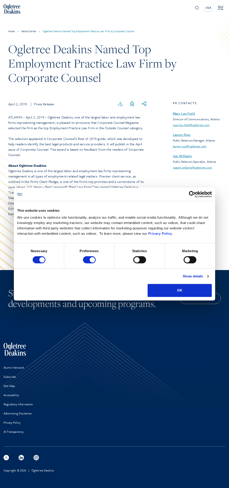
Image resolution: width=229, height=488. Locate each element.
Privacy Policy (160, 233)
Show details (193, 276)
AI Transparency (14, 431)
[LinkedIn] (21, 457)
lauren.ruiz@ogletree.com (189, 146)
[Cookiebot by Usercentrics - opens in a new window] (192, 194)
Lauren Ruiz (182, 135)
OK (179, 290)
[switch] (89, 259)
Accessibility (11, 395)
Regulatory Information (18, 404)
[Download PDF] (120, 103)
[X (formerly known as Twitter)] (6, 457)
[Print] (132, 103)
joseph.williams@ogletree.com (192, 167)
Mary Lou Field (184, 113)
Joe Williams (182, 156)
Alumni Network (14, 367)
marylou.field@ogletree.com (191, 125)
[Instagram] (36, 457)
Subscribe (10, 376)
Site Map (9, 386)
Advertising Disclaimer (18, 413)
